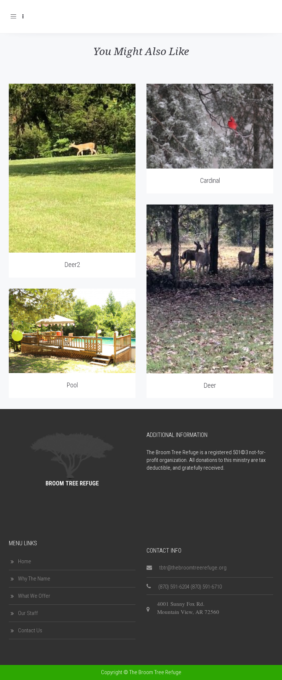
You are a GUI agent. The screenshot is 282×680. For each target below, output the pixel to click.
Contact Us (30, 630)
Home (24, 561)
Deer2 (72, 264)
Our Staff (28, 613)
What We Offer (34, 596)
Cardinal (210, 180)
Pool (72, 385)
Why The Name (34, 578)
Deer (210, 385)
